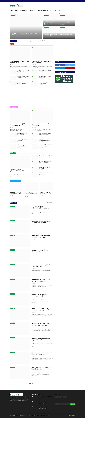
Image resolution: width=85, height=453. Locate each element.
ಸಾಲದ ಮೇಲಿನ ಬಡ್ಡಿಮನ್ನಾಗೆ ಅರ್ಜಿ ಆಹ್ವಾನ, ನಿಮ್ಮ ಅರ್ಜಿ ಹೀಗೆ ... (45, 71)
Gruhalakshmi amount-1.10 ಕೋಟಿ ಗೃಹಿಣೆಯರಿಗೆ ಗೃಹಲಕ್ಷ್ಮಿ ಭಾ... (44, 408)
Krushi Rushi (13, 152)
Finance (12, 44)
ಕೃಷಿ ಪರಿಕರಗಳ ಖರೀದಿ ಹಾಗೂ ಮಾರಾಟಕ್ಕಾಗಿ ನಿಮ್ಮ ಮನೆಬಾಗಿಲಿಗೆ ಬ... (41, 124)
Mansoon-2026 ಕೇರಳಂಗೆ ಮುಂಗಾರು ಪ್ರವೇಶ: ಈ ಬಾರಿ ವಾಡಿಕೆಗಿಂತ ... (45, 162)
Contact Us (58, 10)
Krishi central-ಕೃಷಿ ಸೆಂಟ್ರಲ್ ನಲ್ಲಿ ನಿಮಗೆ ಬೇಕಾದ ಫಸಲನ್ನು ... (23, 140)
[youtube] (64, 397)
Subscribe (73, 404)
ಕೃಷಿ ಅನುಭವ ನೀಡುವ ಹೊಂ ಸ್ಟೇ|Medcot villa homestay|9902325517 (20, 124)
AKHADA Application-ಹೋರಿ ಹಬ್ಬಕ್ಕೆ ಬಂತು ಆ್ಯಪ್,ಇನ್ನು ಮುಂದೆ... (23, 134)
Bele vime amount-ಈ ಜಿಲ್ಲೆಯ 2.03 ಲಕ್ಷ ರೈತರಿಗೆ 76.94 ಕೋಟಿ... (45, 173)
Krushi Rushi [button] (32, 10)
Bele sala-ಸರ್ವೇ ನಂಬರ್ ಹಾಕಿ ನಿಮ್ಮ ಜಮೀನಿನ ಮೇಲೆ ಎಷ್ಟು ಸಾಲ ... (22, 83)
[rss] (66, 397)
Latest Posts (13, 202)
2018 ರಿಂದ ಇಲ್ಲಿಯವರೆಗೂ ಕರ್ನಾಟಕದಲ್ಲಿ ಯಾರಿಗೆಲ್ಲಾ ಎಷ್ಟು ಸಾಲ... (45, 77)
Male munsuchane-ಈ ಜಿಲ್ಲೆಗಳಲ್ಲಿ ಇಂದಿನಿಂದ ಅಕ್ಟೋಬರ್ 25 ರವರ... (46, 193)
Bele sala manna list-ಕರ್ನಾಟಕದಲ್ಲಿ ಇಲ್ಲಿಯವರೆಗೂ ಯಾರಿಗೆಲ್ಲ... (41, 339)
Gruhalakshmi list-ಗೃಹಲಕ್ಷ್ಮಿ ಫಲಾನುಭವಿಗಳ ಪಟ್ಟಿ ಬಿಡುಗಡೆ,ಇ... (45, 397)
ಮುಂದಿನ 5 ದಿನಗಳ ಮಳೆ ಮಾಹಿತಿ (15, 180)
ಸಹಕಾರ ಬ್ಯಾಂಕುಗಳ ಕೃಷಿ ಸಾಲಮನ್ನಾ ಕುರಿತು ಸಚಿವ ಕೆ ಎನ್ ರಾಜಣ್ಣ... (41, 61)
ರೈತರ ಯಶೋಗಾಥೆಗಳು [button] (23, 10)
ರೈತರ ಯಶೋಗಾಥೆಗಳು (13, 107)
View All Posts (49, 202)
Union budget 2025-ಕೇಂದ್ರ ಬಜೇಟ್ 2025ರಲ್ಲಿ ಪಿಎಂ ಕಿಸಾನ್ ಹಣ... (41, 280)
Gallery (51, 10)
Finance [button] (16, 10)
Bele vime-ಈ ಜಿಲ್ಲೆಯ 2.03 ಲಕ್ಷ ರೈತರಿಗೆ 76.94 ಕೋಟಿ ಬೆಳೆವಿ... (41, 368)
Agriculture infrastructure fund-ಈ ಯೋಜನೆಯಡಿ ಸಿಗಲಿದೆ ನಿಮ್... (41, 353)
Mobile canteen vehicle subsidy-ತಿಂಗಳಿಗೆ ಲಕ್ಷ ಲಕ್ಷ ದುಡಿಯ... (40, 309)
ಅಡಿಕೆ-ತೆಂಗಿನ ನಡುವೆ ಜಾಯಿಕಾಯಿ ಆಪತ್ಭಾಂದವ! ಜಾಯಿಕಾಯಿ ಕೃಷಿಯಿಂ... (44, 140)
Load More (31, 383)
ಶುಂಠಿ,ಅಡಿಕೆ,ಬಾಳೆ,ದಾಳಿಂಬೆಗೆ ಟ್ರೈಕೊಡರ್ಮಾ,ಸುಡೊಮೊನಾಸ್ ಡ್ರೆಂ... (17, 170)
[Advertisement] (31, 97)
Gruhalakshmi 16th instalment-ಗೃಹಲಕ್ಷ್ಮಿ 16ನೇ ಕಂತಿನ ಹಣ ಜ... (40, 324)
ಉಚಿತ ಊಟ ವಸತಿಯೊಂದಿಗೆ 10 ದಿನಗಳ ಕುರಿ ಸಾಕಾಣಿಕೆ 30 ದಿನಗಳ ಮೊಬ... (46, 145)
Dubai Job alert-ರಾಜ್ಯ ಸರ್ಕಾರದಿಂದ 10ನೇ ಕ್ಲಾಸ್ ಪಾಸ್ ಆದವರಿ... (46, 83)
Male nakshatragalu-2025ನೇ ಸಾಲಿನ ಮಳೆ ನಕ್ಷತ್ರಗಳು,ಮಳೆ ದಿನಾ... (16, 193)
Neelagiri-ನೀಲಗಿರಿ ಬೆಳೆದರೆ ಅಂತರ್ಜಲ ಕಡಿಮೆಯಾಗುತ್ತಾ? (45, 168)
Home (11, 10)
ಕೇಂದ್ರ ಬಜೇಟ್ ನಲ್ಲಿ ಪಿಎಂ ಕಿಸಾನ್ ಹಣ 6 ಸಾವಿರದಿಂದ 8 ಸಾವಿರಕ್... (23, 71)
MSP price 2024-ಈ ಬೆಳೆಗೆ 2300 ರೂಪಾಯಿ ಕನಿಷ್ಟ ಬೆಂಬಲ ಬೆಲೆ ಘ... (19, 61)
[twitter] (58, 397)
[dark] (74, 1)
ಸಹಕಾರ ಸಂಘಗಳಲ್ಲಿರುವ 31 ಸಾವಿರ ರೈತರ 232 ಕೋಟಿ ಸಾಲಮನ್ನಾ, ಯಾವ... (23, 77)
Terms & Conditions (71, 415)
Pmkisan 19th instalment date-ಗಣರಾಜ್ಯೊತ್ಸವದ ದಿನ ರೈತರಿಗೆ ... (40, 295)
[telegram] (61, 397)
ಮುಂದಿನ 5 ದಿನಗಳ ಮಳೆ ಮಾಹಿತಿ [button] (43, 10)
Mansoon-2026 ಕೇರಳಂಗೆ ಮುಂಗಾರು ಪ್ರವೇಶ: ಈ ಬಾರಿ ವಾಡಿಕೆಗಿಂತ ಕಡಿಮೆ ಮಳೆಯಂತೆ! (31, 40)
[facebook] (56, 397)
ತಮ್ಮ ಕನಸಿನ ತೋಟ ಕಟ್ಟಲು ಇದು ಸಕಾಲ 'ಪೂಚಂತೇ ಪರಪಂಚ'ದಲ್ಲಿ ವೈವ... (22, 145)
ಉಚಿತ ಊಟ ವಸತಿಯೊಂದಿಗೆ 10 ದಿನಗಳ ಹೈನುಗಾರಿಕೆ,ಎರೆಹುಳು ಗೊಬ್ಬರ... (45, 134)
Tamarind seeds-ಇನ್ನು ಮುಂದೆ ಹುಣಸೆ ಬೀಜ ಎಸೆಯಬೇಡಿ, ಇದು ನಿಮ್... (45, 156)
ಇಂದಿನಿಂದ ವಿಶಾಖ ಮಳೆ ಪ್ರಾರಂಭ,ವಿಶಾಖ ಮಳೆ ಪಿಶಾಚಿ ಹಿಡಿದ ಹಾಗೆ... (31, 194)
